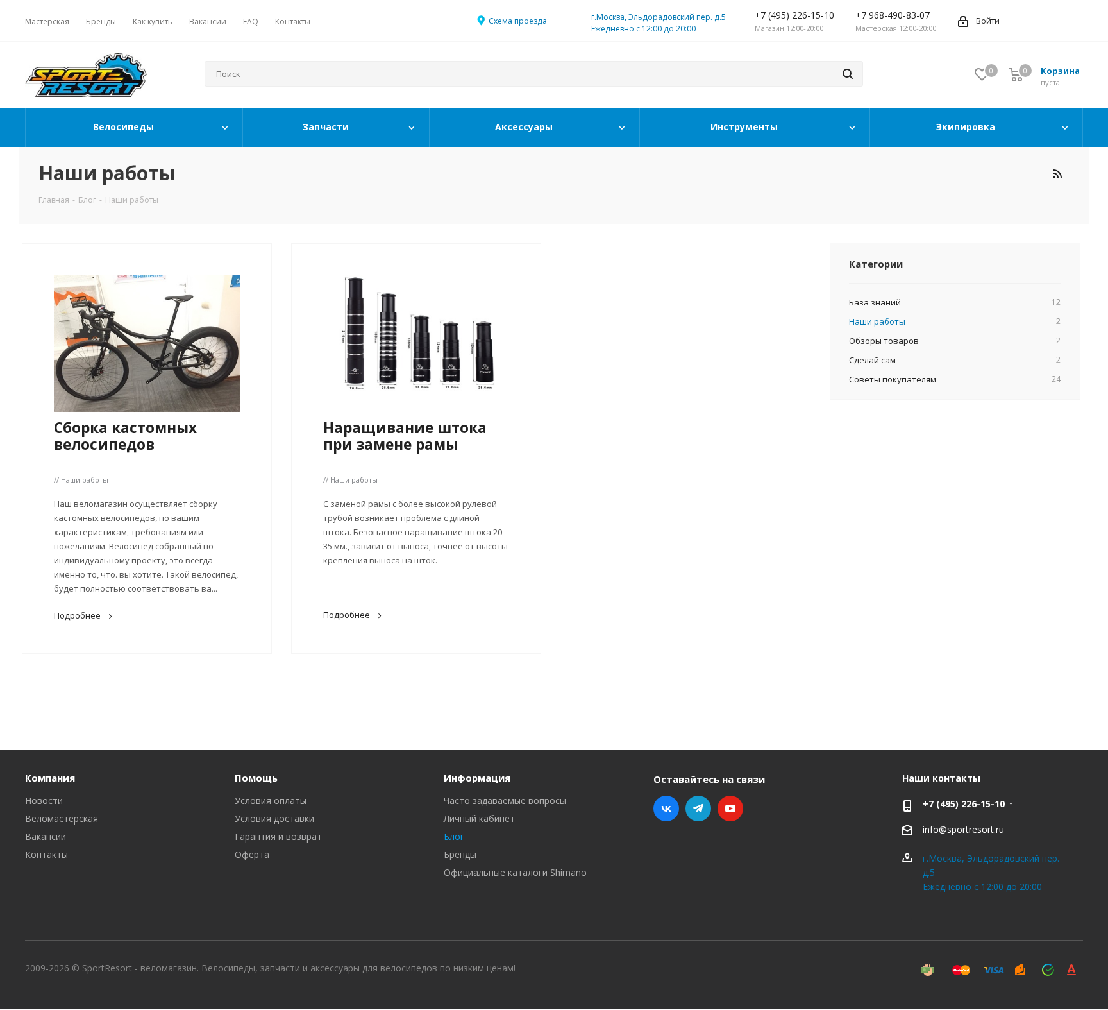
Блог (454, 836)
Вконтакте (666, 808)
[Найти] (847, 74)
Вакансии (45, 836)
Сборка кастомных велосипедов (125, 436)
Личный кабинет (479, 818)
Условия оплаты (270, 800)
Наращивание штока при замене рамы (405, 436)
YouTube (730, 808)
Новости (44, 800)
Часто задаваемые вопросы (505, 800)
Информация (477, 777)
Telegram (698, 808)
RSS (1057, 174)
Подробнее (77, 615)
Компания (50, 777)
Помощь (256, 777)
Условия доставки (274, 818)
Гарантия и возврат (278, 836)
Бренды (460, 854)
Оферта (252, 854)
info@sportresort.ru (963, 830)
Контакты (46, 854)
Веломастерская (61, 818)
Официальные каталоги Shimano (515, 872)
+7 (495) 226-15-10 (964, 804)
